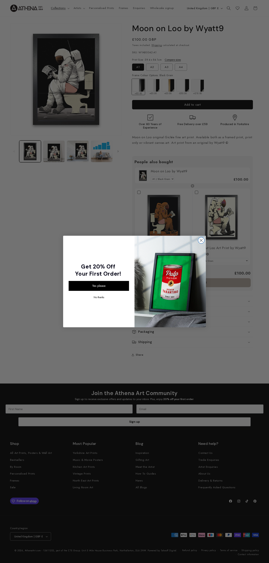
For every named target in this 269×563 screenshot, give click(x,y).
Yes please (99, 286)
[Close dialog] (201, 240)
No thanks (99, 297)
